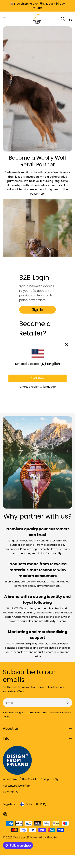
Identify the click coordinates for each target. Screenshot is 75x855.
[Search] (63, 19)
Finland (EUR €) (36, 804)
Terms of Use (51, 712)
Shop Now (37, 378)
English (7, 804)
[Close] (66, 344)
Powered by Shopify (43, 837)
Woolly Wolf (21, 837)
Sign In (37, 309)
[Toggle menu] (4, 19)
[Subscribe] (68, 703)
